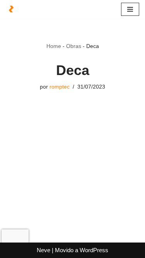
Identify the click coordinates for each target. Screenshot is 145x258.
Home (53, 46)
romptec (59, 87)
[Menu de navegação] (130, 9)
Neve (43, 250)
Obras (73, 46)
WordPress (94, 250)
